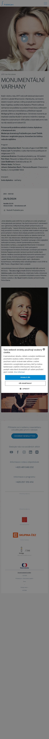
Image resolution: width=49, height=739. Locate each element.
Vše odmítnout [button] (25, 383)
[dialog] (24, 369)
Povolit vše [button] (25, 377)
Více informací (19, 372)
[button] (24, 388)
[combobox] (44, 349)
